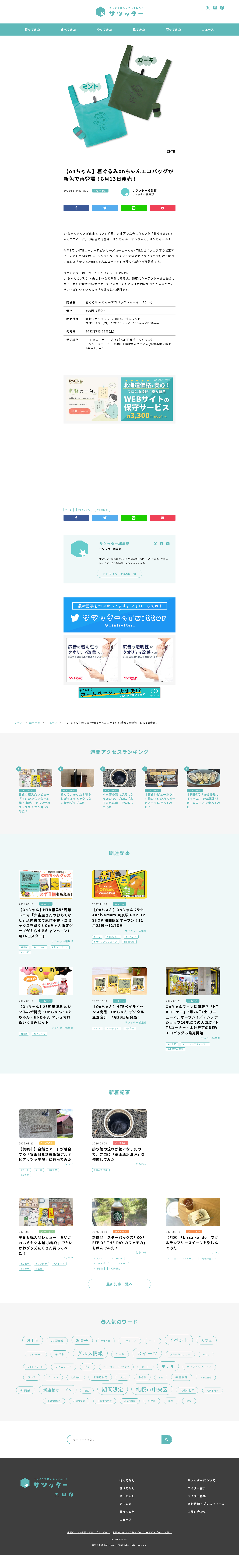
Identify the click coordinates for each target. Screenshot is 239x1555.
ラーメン (53, 1377)
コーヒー (118, 1258)
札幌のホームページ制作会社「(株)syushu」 (123, 1545)
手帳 (161, 1377)
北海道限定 (100, 1377)
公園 (39, 1170)
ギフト (60, 1354)
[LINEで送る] (134, 208)
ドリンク (125, 1263)
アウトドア (130, 1341)
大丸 (123, 1377)
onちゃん (85, 509)
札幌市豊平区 (209, 1258)
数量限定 (103, 509)
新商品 (130, 1028)
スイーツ (60, 1263)
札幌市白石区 (105, 1400)
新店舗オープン (57, 1389)
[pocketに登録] (162, 208)
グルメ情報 (90, 1353)
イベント (131, 936)
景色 (87, 1390)
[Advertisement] (119, 460)
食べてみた (68, 29)
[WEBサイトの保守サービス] (147, 399)
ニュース (208, 29)
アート (25, 1170)
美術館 (25, 1174)
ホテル (167, 1366)
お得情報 (57, 1341)
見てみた (139, 29)
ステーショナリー (180, 1354)
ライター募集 (197, 1496)
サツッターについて (201, 1480)
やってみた (104, 29)
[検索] (166, 1439)
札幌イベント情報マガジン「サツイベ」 (88, 1532)
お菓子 (82, 1340)
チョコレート (63, 1366)
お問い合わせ (197, 1511)
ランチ (32, 1377)
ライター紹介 (197, 1488)
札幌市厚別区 (54, 1401)
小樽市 (25, 1268)
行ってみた (32, 29)
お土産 (172, 1044)
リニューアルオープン (196, 1044)
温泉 (171, 1401)
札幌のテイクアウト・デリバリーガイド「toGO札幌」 (142, 1532)
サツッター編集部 (144, 190)
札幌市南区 (213, 1390)
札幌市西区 (129, 1401)
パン (87, 1367)
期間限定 (130, 941)
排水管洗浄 (102, 1170)
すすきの (105, 1341)
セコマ (206, 1354)
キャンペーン (61, 947)
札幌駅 (152, 1401)
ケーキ (120, 1354)
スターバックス (104, 1263)
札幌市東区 (79, 1401)
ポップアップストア (106, 941)
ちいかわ (42, 1263)
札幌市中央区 (176, 1049)
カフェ (172, 1258)
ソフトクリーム (35, 1366)
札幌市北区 (187, 1390)
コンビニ (100, 1258)
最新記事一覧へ (119, 1283)
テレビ (25, 952)
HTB (69, 509)
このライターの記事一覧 (119, 574)
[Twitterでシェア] (105, 208)
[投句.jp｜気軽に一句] (92, 399)
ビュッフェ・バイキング (116, 1366)
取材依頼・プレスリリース (206, 1504)
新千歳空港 (205, 1377)
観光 (39, 1268)
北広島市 (75, 1377)
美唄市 (53, 1170)
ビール (145, 1366)
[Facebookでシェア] (76, 208)
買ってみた (173, 29)
